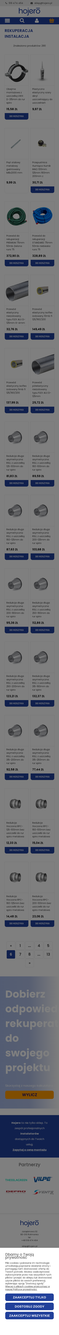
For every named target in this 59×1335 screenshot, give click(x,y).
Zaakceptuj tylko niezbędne (29, 1298)
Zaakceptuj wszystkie (29, 1315)
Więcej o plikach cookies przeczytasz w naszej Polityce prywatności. (27, 1288)
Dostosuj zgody (29, 1306)
